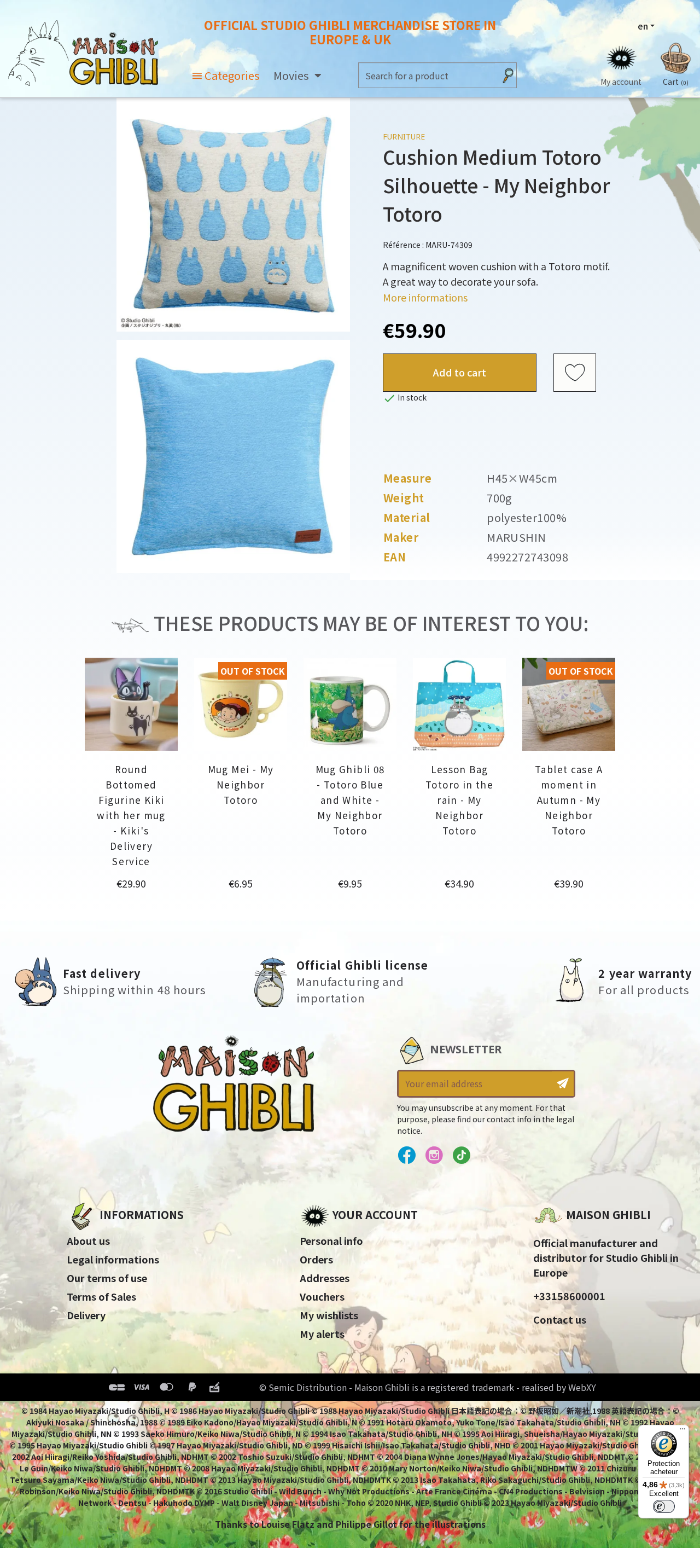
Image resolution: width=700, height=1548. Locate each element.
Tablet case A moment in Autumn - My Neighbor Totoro (569, 799)
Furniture (404, 136)
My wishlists (329, 1315)
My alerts (322, 1333)
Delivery (86, 1315)
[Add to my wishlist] (574, 372)
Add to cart (459, 372)
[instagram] (434, 1155)
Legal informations (113, 1259)
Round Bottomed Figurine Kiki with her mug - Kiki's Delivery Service (131, 815)
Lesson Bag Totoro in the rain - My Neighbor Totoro (459, 799)
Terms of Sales (101, 1296)
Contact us (559, 1319)
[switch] (664, 1506)
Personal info (331, 1240)
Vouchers (322, 1296)
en (643, 25)
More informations (425, 297)
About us (88, 1240)
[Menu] (682, 1431)
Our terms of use (107, 1278)
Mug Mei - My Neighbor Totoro (241, 784)
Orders (316, 1259)
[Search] (508, 75)
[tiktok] (461, 1155)
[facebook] (406, 1155)
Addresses (324, 1278)
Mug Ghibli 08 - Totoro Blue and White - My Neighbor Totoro (350, 799)
